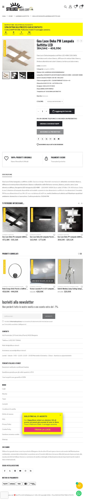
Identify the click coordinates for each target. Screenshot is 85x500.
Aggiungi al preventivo (50, 132)
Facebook (38, 139)
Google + (50, 139)
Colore (40, 101)
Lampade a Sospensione (76, 286)
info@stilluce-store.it (12, 345)
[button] (4, 7)
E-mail (58, 139)
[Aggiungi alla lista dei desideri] (27, 235)
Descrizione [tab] (7, 174)
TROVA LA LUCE (42, 429)
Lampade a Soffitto (48, 69)
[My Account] (70, 6)
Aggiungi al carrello (63, 111)
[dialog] (42, 425)
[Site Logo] (20, 6)
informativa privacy (16, 321)
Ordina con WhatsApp (49, 124)
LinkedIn (46, 139)
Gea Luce (45, 96)
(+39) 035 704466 (15, 340)
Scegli (24, 211)
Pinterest (54, 139)
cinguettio (42, 139)
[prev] (77, 41)
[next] (81, 41)
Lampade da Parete (35, 234)
